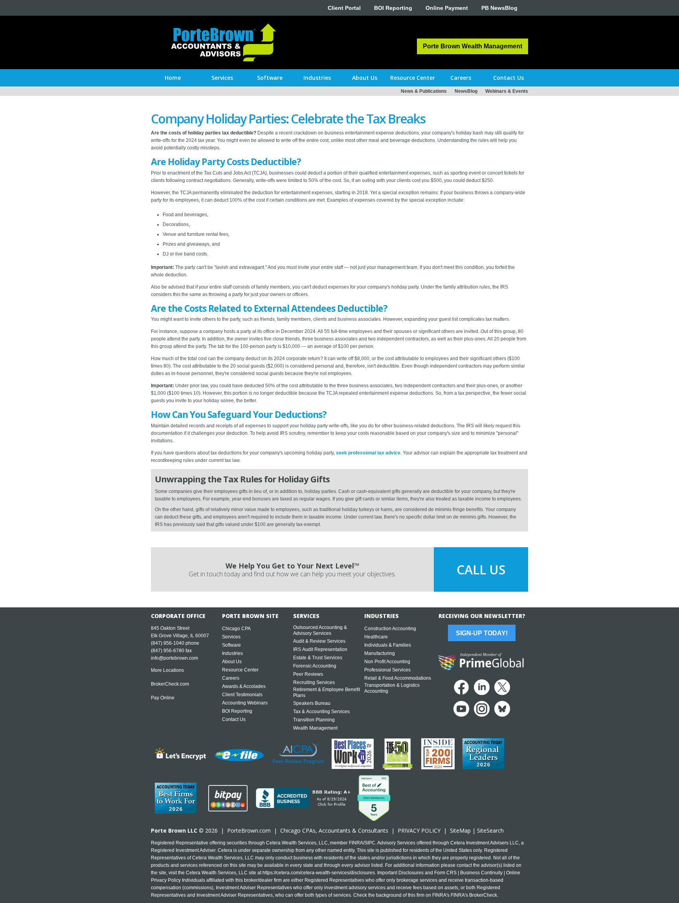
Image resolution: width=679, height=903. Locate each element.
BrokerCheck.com (170, 684)
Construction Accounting (390, 628)
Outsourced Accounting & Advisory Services (320, 630)
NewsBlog (466, 91)
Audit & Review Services (319, 641)
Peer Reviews (308, 674)
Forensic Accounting (314, 666)
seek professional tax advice (368, 453)
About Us (232, 661)
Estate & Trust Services (317, 657)
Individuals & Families (387, 645)
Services (231, 637)
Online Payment (447, 8)
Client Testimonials (242, 694)
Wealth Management (315, 728)
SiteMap (460, 830)
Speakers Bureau (311, 703)
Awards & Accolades (244, 686)
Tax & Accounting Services (321, 711)
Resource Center (240, 670)
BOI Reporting (393, 8)
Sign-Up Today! (482, 633)
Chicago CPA (236, 628)
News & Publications (424, 91)
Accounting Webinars (245, 703)
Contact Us (234, 719)
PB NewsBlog (499, 8)
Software (231, 645)
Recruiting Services (314, 682)
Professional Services (387, 670)
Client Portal (344, 8)
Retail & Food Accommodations (397, 678)
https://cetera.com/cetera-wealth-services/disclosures (318, 872)
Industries (232, 653)
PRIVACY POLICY (419, 830)
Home (173, 77)
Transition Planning (314, 720)
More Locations (167, 670)
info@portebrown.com (174, 658)
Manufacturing (379, 653)
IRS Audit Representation (320, 649)
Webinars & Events (506, 91)
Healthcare (376, 637)
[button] (222, 77)
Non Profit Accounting (387, 661)
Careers (230, 678)
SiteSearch (490, 830)
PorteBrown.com (249, 830)
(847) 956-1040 (167, 643)
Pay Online (162, 698)
